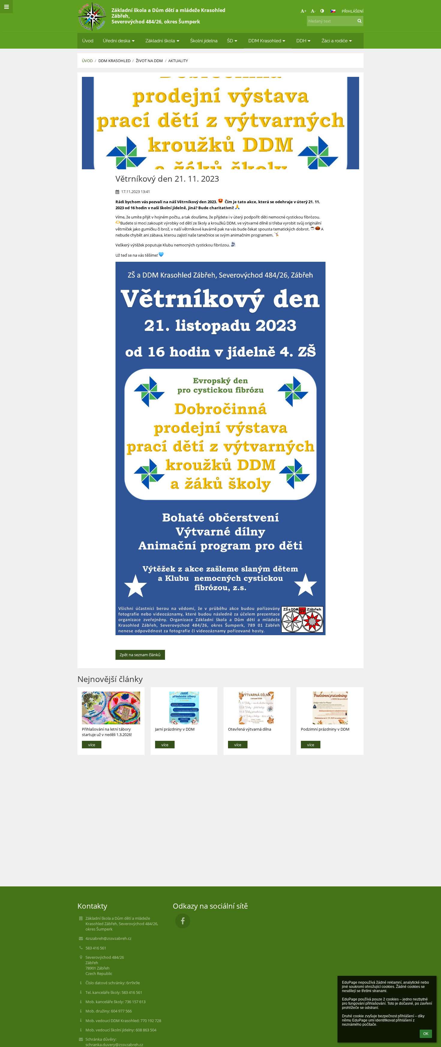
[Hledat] (359, 20)
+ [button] (305, 11)
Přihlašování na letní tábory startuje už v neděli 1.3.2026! (107, 731)
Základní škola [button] (160, 40)
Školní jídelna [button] (204, 40)
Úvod (87, 60)
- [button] (315, 11)
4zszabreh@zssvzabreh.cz (108, 938)
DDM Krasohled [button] (264, 40)
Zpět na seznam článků (140, 654)
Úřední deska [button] (116, 40)
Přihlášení (353, 11)
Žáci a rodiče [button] (335, 40)
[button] (322, 11)
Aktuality (178, 60)
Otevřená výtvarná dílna (249, 729)
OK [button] (425, 1034)
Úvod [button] (87, 40)
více (91, 744)
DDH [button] (301, 40)
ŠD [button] (230, 40)
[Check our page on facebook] (182, 920)
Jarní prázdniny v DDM (175, 729)
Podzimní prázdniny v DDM (325, 729)
